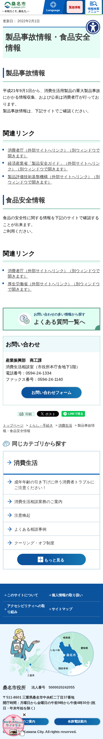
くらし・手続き (41, 425)
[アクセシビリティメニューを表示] (93, 27)
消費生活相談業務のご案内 (38, 501)
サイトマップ (62, 609)
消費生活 (65, 425)
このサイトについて (22, 595)
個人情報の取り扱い (67, 595)
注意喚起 (22, 515)
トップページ (13, 425)
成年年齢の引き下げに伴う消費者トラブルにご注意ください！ (54, 485)
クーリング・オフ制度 (34, 543)
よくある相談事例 (30, 529)
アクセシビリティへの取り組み (26, 609)
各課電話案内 (77, 721)
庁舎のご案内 (25, 721)
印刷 (28, 414)
